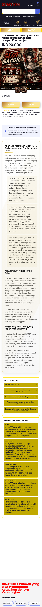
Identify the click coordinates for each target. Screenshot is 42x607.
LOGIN (10, 30)
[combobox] (19, 11)
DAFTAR (31, 30)
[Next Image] (40, 69)
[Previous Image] (2, 69)
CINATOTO (6, 110)
